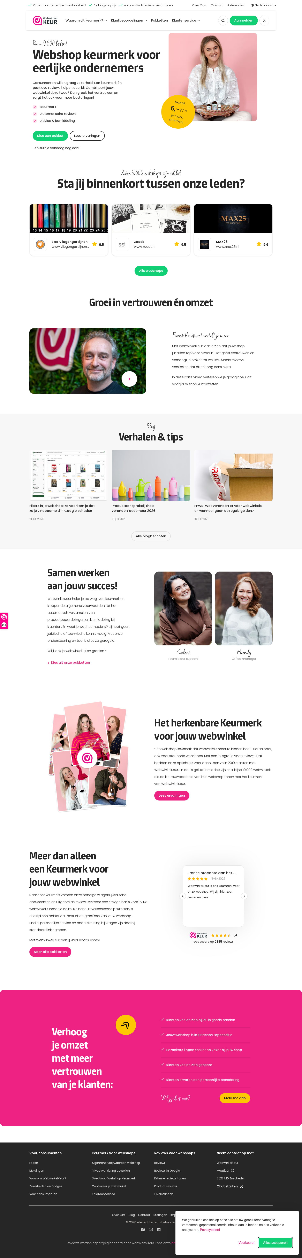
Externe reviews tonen (170, 1178)
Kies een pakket (50, 135)
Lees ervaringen (87, 135)
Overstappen (163, 1194)
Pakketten (159, 20)
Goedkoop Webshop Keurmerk (114, 1178)
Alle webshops (151, 270)
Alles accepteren (275, 1242)
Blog (132, 1215)
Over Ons (199, 5)
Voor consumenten (43, 1194)
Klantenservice (184, 20)
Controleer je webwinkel (109, 1186)
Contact (217, 5)
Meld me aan (235, 1098)
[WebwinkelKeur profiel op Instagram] (151, 1230)
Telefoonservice (103, 1194)
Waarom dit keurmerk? (84, 20)
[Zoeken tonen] (223, 20)
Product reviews (165, 1186)
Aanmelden (243, 20)
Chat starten (228, 1186)
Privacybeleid (210, 1229)
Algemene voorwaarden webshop (116, 1163)
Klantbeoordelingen (127, 20)
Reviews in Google (167, 1171)
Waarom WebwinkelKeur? (47, 1178)
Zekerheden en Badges (45, 1186)
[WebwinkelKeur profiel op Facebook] (143, 1230)
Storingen (160, 1215)
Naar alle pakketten (50, 951)
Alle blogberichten (151, 536)
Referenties (236, 5)
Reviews (160, 1163)
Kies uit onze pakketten (70, 662)
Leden (33, 1163)
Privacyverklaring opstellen (111, 1171)
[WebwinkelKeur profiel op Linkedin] (159, 1230)
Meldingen (36, 1171)
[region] (213, 617)
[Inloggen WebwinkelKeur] (264, 20)
